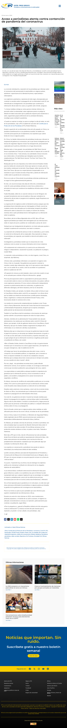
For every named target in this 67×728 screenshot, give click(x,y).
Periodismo (44, 534)
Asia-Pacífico (51, 688)
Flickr (27, 690)
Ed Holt (6, 84)
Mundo (33, 534)
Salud (13, 527)
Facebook (28, 688)
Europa (49, 690)
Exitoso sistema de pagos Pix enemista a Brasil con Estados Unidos (57, 146)
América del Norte (52, 685)
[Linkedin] (48, 669)
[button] (5, 519)
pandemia (38, 534)
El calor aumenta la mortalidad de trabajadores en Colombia (58, 170)
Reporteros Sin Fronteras (27, 536)
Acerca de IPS (8, 681)
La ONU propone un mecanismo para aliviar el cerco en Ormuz (17, 587)
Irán (30, 532)
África (48, 681)
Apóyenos (7, 688)
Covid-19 (42, 530)
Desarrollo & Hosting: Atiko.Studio (33, 720)
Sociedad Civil (38, 536)
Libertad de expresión (10, 534)
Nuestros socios (8, 683)
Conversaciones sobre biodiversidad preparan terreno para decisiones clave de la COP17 (19, 616)
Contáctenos (7, 685)
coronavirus (36, 530)
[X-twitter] (34, 669)
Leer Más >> (56, 126)
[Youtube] (43, 669)
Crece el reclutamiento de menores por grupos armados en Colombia (47, 587)
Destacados (8, 532)
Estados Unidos (24, 532)
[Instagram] (39, 669)
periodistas (8, 536)
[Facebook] (30, 669)
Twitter (28, 685)
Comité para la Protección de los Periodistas (20, 530)
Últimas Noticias (20, 527)
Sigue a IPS (29, 681)
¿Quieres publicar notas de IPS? (11, 691)
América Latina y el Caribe (54, 683)
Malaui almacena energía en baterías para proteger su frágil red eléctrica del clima (63, 147)
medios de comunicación (24, 534)
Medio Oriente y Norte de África (54, 693)
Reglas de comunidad (32, 692)
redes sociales (15, 536)
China (6, 530)
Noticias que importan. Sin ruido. (33, 639)
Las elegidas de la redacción (39, 532)
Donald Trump (15, 532)
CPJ (47, 530)
